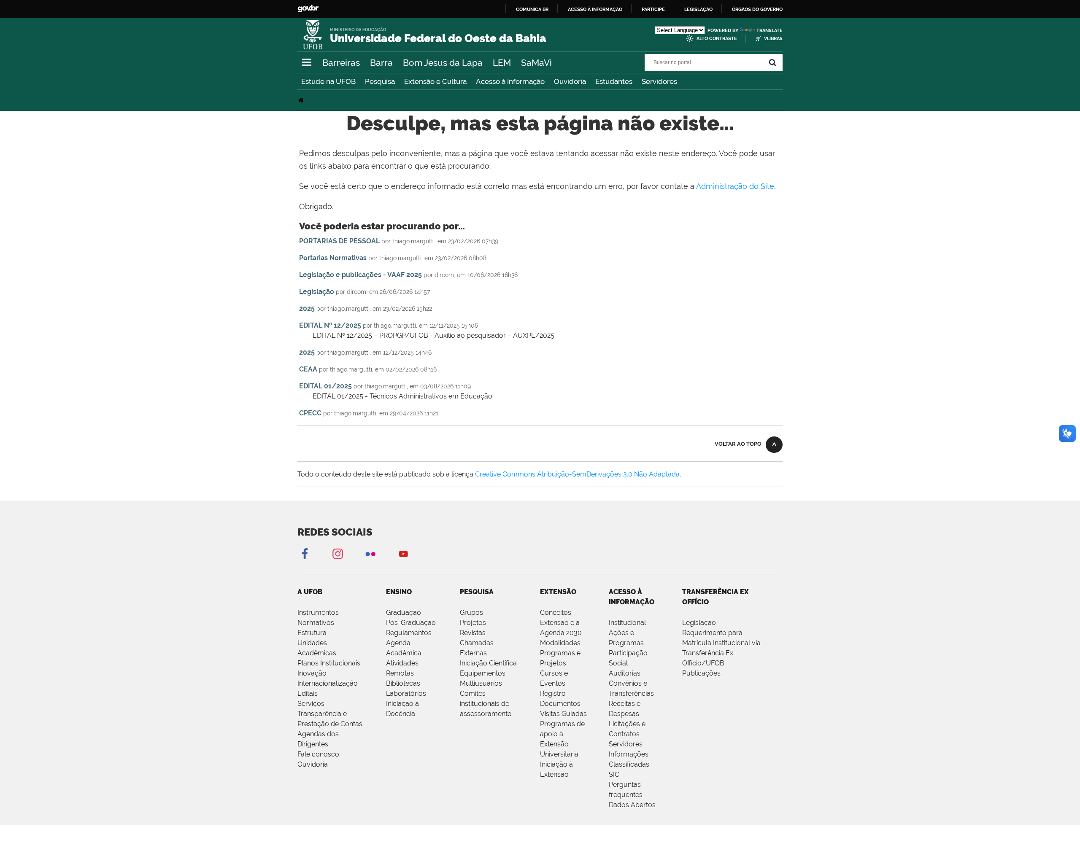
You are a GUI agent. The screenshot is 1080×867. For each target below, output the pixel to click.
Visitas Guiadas (563, 714)
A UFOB (309, 592)
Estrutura (312, 633)
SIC (614, 774)
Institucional (627, 623)
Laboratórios (406, 693)
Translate (769, 30)
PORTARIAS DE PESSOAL (339, 241)
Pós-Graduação (411, 623)
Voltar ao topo (738, 444)
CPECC (310, 413)
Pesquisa (380, 81)
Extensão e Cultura (435, 81)
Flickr (370, 553)
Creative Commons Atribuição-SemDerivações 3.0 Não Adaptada (577, 474)
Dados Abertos (632, 805)
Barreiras (341, 62)
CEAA (308, 369)
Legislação (698, 9)
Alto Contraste (717, 38)
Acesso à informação (595, 9)
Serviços (310, 704)
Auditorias (624, 673)
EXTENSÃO (558, 592)
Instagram (337, 553)
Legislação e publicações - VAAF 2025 (360, 275)
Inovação (312, 673)
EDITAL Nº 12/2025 (330, 325)
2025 (307, 308)
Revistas (473, 633)
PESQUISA (477, 592)
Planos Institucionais (328, 663)
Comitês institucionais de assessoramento (486, 703)
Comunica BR (532, 9)
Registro (553, 693)
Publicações (701, 673)
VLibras (773, 38)
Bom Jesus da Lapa (443, 62)
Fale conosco (318, 754)
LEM (502, 62)
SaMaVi (536, 62)
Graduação (403, 613)
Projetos (473, 623)
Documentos (560, 704)
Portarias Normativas (333, 258)
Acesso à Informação (510, 81)
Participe (653, 9)
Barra (381, 62)
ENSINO (399, 592)
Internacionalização (327, 683)
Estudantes (613, 81)
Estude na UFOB (328, 81)
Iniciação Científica (488, 663)
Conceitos (555, 613)
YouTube (403, 553)
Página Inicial (301, 100)
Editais (307, 693)
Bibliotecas (403, 683)
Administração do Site (735, 186)
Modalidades (560, 643)
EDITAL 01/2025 (325, 386)
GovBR (308, 9)
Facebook (304, 553)
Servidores (659, 81)
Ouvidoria (570, 81)
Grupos (471, 613)
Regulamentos (409, 633)
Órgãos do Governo (757, 9)
